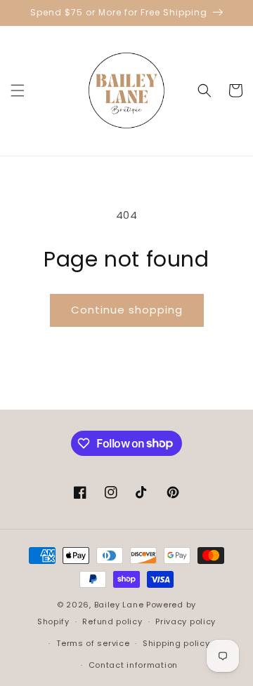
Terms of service (92, 643)
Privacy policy (185, 621)
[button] (17, 90)
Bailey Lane (119, 604)
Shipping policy (176, 643)
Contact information (133, 665)
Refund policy (112, 621)
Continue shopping (127, 309)
